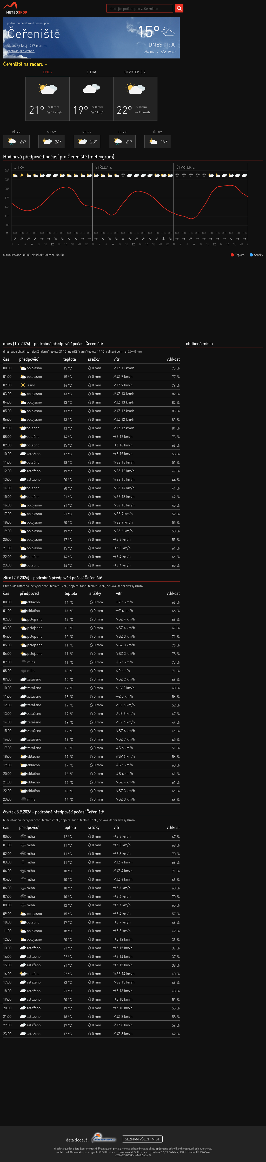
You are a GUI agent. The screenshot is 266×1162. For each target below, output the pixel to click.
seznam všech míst (142, 1139)
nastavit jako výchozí (21, 51)
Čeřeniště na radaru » (25, 64)
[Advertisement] (224, 49)
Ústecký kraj (17, 45)
